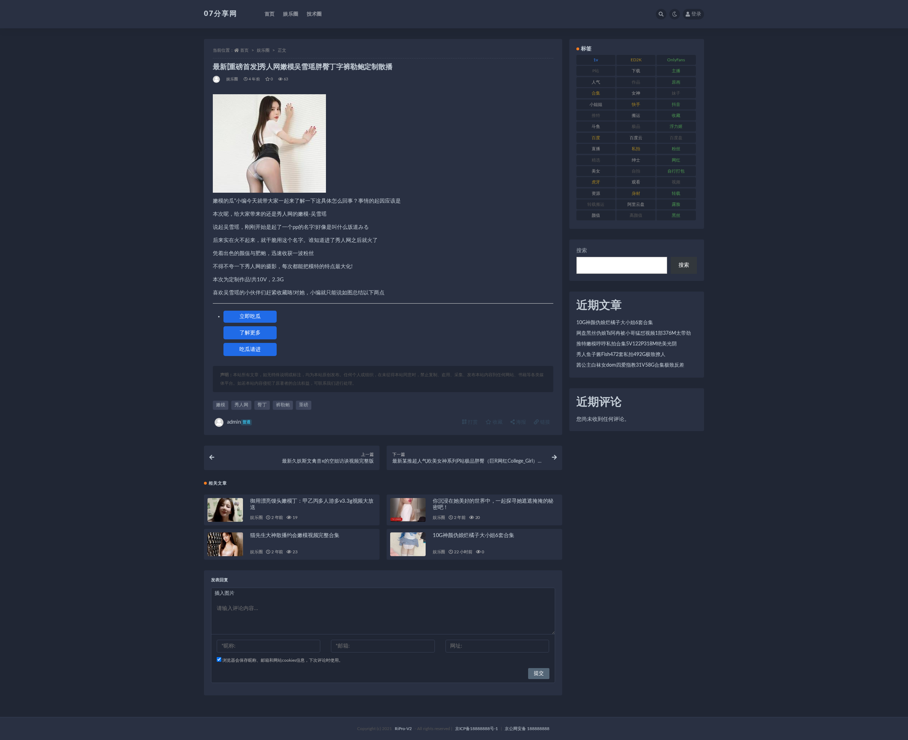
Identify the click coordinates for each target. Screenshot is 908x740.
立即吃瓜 (250, 316)
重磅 (303, 405)
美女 (596, 171)
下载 (636, 71)
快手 (636, 104)
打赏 (472, 422)
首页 (270, 14)
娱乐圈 (290, 14)
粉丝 (676, 149)
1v (595, 60)
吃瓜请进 (250, 349)
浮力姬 (676, 126)
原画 (676, 82)
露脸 (676, 204)
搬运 (636, 115)
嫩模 (220, 405)
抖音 (676, 104)
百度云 (636, 138)
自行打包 (676, 171)
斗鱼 (596, 126)
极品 (636, 126)
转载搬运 (595, 204)
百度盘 (676, 138)
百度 (596, 138)
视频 (676, 182)
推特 (596, 115)
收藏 (497, 422)
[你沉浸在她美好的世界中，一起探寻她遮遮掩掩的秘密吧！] (408, 510)
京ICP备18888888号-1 (476, 729)
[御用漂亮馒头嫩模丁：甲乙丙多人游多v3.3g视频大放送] (225, 510)
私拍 (636, 149)
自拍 (636, 171)
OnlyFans (676, 60)
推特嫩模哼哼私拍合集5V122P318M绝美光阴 (626, 343)
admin (238, 422)
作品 (636, 82)
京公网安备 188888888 (527, 729)
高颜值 (636, 215)
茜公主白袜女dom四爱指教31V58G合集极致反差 (630, 365)
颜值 (596, 215)
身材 (636, 193)
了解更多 (250, 332)
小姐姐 (595, 104)
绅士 (636, 160)
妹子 (676, 93)
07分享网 (220, 13)
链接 (544, 422)
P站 (595, 71)
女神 (636, 93)
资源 (596, 193)
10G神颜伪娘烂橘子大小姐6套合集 (473, 535)
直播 (596, 149)
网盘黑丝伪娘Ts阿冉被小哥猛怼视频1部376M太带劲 (633, 333)
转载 (676, 193)
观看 (636, 182)
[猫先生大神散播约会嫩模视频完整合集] (225, 544)
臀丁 (262, 405)
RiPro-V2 (403, 729)
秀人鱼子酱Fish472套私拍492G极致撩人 (620, 354)
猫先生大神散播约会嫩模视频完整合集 (294, 535)
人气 (596, 82)
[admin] (217, 79)
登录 (696, 14)
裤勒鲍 (283, 405)
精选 (596, 160)
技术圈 (314, 14)
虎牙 (596, 182)
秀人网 (241, 405)
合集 (596, 93)
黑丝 (676, 215)
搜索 (581, 250)
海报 (520, 422)
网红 (676, 160)
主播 (676, 71)
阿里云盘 (635, 204)
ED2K (636, 60)
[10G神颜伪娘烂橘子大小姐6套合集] (408, 544)
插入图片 (224, 593)
